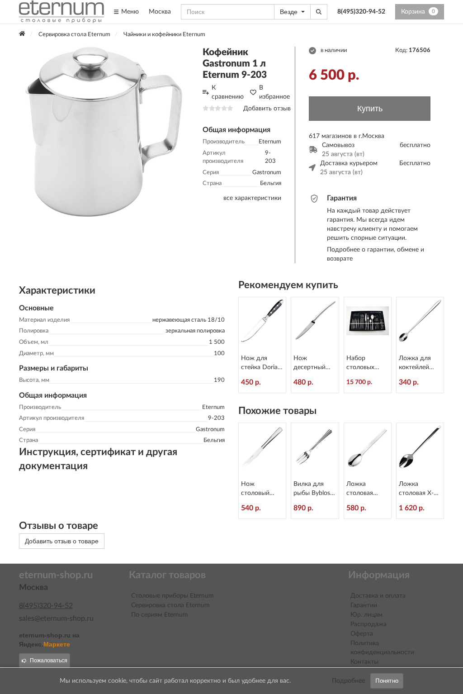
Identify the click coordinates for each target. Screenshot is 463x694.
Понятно (386, 681)
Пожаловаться (48, 660)
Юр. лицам (366, 615)
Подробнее (348, 681)
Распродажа (368, 624)
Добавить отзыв (267, 108)
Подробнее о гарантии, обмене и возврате (375, 254)
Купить (370, 108)
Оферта (361, 634)
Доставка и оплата (378, 596)
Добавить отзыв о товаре (62, 541)
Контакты (364, 662)
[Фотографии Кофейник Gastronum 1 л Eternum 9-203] (104, 132)
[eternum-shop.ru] (61, 11)
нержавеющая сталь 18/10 (188, 320)
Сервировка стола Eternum (170, 605)
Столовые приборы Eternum (172, 596)
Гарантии (363, 605)
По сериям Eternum (159, 615)
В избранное (274, 92)
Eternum (270, 142)
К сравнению (228, 92)
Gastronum (266, 173)
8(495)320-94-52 (361, 12)
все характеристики (252, 198)
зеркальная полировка (195, 331)
